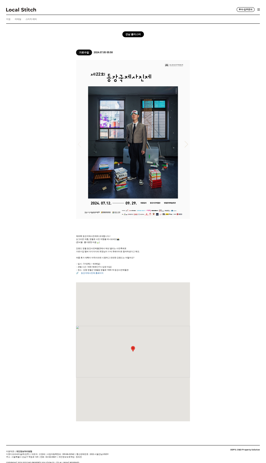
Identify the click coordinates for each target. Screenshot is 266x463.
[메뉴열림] (257, 9)
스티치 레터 (31, 19)
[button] (133, 349)
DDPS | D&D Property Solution (245, 450)
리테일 (18, 19)
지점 (8, 19)
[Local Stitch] (21, 10)
